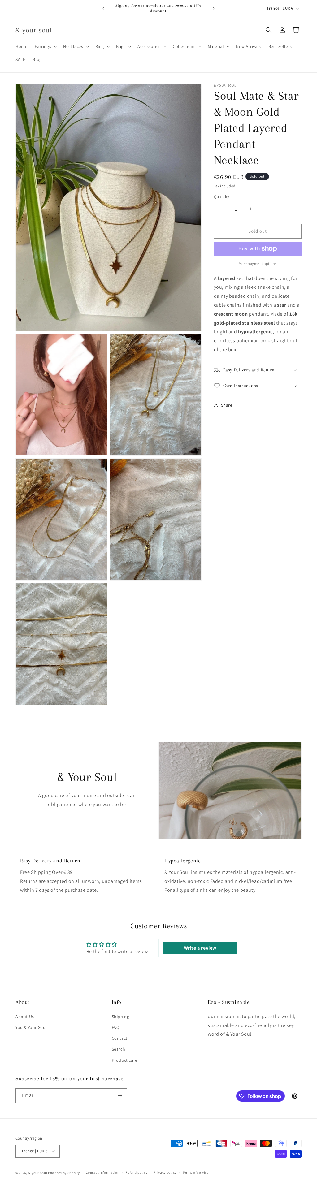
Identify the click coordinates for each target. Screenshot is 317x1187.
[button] (45, 46)
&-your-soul (37, 1173)
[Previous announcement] (103, 8)
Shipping (120, 1016)
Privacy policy (165, 1172)
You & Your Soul (31, 1027)
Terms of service (196, 1172)
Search (118, 1049)
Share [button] (226, 405)
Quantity (221, 196)
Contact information (102, 1172)
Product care (124, 1060)
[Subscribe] (120, 1095)
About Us (24, 1016)
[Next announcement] (213, 8)
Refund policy (136, 1172)
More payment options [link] (258, 263)
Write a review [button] (200, 948)
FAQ (115, 1027)
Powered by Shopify (64, 1173)
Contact (120, 1038)
